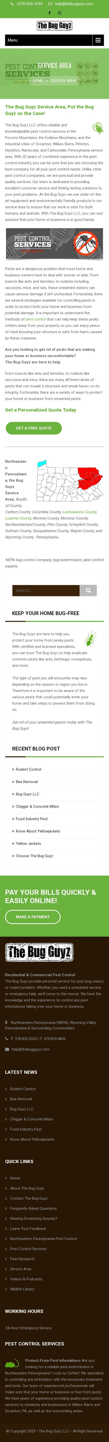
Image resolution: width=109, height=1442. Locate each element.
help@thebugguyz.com (74, 4)
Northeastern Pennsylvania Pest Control (43, 1238)
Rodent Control (28, 769)
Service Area (20, 1269)
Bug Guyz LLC (27, 794)
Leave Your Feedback (28, 1228)
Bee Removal (27, 782)
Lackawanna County (79, 512)
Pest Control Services (28, 1249)
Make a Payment (33, 917)
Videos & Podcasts (26, 1279)
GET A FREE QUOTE (34, 428)
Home (38, 80)
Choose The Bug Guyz (34, 856)
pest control (36, 319)
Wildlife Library (22, 1289)
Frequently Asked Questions (33, 1208)
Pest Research (22, 1259)
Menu (12, 40)
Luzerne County (18, 518)
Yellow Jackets (28, 843)
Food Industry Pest (32, 819)
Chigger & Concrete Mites (37, 806)
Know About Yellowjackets (38, 831)
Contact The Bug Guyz (29, 1198)
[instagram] (59, 13)
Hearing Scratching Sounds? (33, 1218)
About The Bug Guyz (27, 1188)
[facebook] (49, 13)
